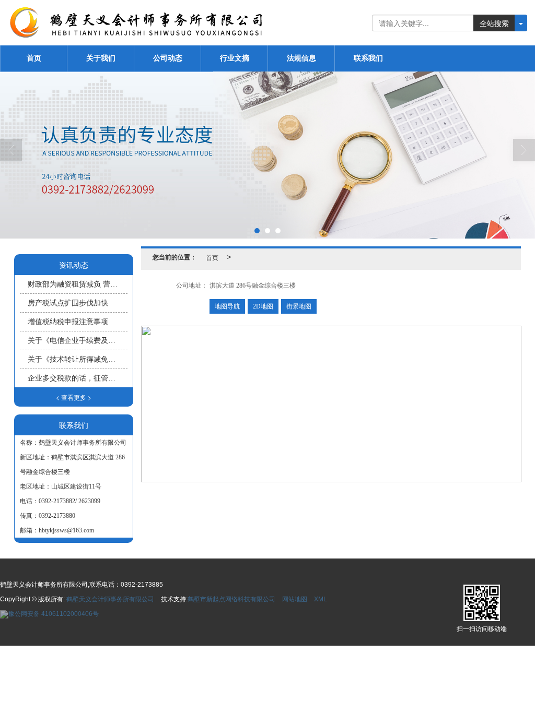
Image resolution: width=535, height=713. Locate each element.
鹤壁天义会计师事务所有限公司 (110, 599)
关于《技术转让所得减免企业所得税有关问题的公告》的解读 (77, 359)
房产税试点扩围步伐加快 (68, 303)
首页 (34, 58)
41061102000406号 (53, 613)
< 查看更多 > (73, 397)
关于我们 (100, 58)
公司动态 (167, 58)
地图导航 (227, 306)
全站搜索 (494, 23)
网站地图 (294, 599)
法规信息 (301, 58)
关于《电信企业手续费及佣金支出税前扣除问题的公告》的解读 (77, 340)
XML (320, 599)
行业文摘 (234, 58)
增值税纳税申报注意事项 (68, 322)
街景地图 (298, 306)
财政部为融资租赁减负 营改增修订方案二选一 (77, 284)
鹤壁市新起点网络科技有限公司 (231, 599)
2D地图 (263, 306)
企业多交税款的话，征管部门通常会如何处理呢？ (77, 378)
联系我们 (368, 58)
